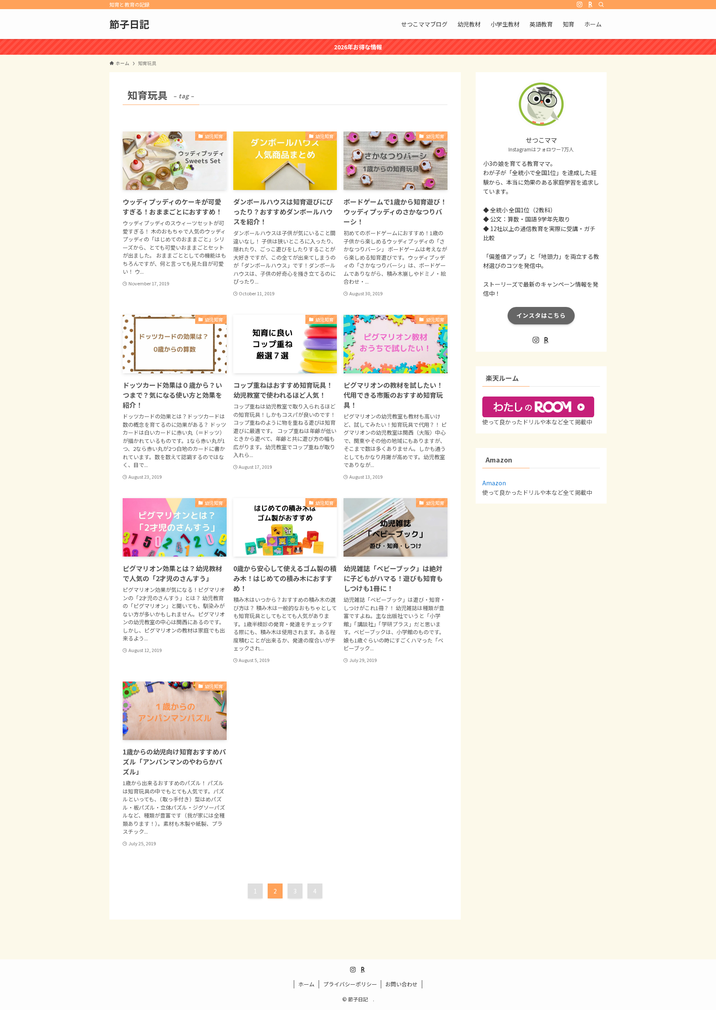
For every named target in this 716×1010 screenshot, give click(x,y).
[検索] (601, 4)
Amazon (494, 483)
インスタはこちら (541, 315)
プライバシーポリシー (350, 984)
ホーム (306, 984)
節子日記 (134, 24)
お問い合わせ (401, 984)
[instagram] (579, 4)
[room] (590, 4)
